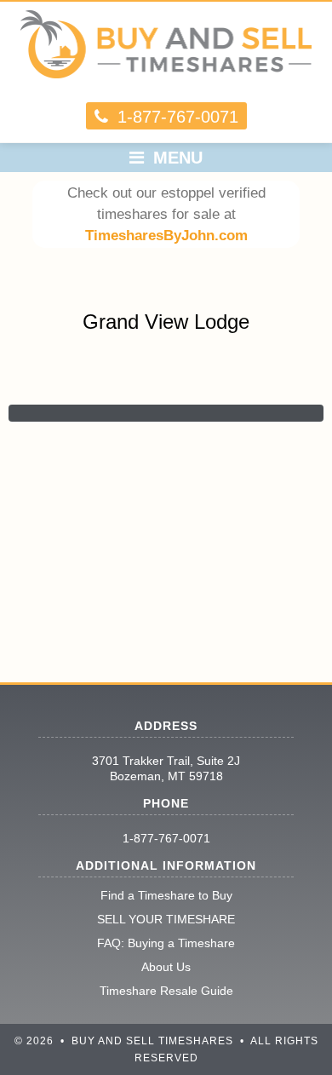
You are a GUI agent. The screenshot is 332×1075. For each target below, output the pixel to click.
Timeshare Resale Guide (166, 990)
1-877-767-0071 (166, 838)
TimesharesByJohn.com (166, 235)
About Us (166, 967)
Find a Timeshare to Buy (166, 895)
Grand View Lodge (166, 321)
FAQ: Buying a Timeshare (166, 943)
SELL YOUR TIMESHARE (166, 919)
